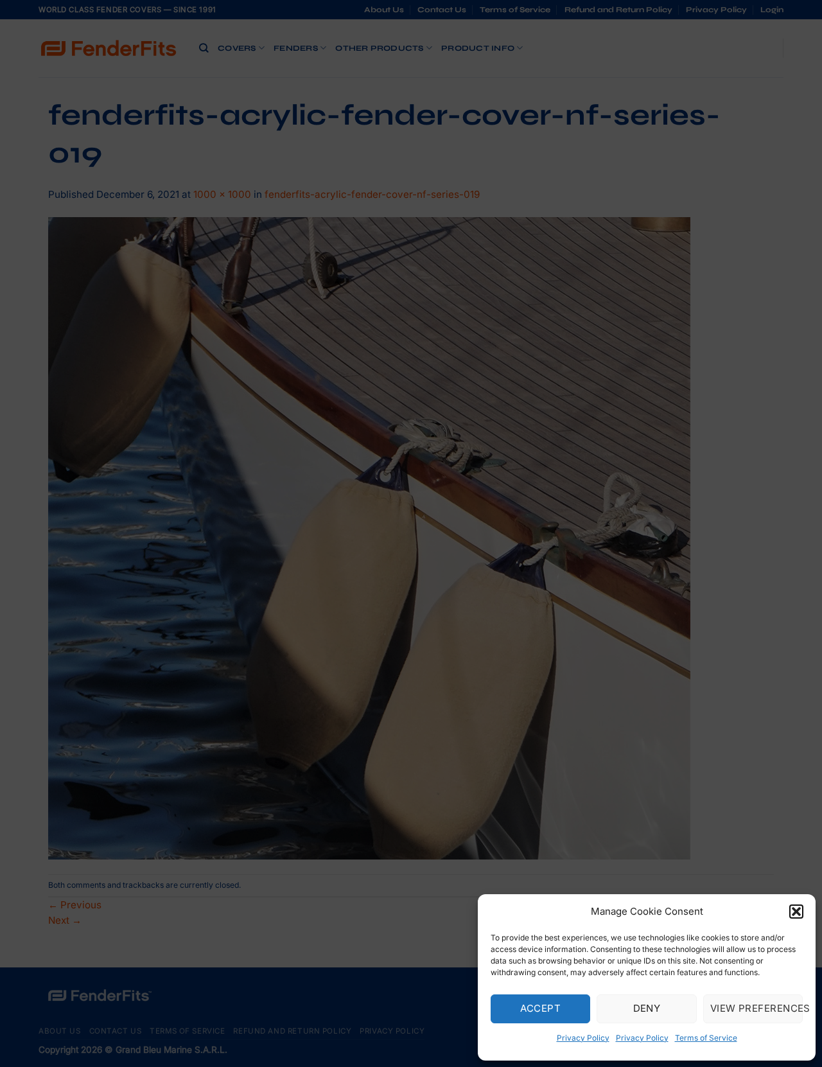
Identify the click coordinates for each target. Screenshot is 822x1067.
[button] (796, 911)
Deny (647, 1008)
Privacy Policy (583, 1038)
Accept (540, 1008)
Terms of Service (706, 1038)
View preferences (756, 1008)
